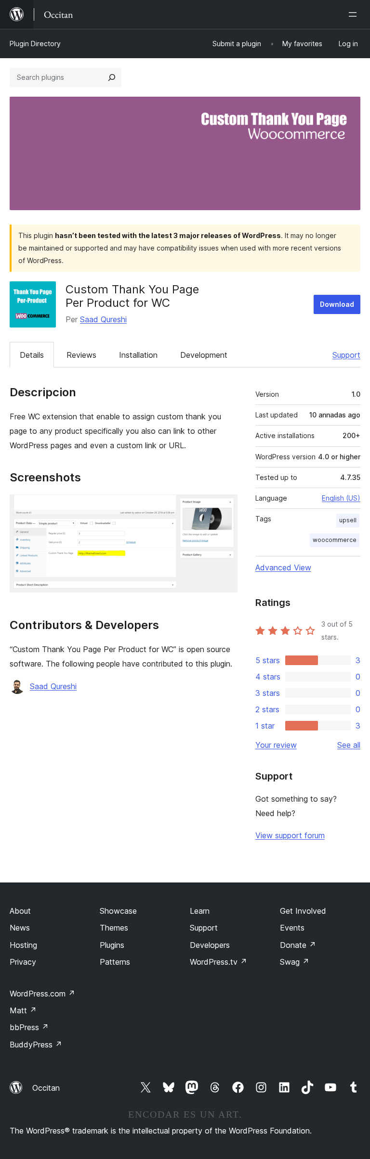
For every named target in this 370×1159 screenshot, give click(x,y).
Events (292, 927)
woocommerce (335, 539)
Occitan (46, 1088)
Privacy (23, 962)
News (20, 927)
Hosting (23, 945)
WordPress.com (42, 993)
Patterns (115, 962)
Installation (138, 355)
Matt (23, 1010)
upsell (348, 520)
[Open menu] (354, 14)
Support (346, 355)
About (20, 911)
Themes (114, 927)
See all (348, 745)
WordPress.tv (218, 962)
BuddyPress (36, 1044)
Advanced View (283, 567)
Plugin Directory (35, 43)
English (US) (341, 498)
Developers (210, 945)
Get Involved (303, 911)
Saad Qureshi (103, 319)
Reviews (81, 355)
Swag (294, 962)
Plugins (112, 945)
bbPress (29, 1027)
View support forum (290, 835)
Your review (276, 745)
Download (337, 304)
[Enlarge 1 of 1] (224, 507)
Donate (298, 945)
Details (32, 355)
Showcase (118, 911)
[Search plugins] (111, 77)
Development (203, 355)
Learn (200, 911)
